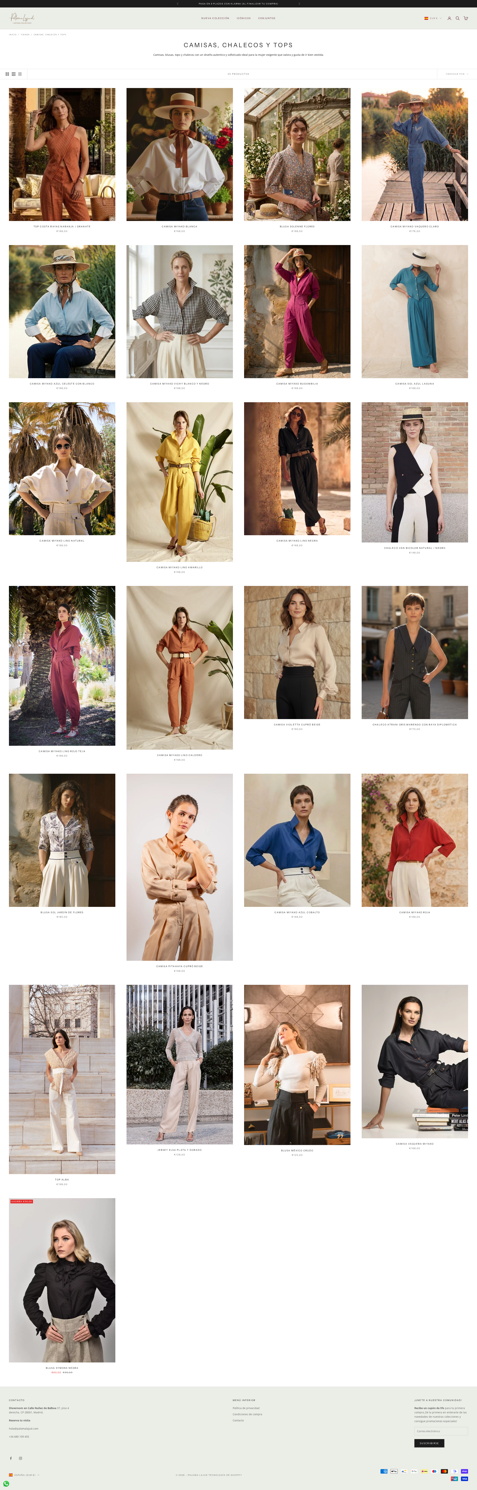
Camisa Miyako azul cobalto (297, 912)
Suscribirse (429, 1443)
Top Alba (62, 1179)
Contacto (238, 1420)
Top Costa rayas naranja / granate (62, 226)
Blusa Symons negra (62, 1368)
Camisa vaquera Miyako (415, 1143)
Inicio (13, 34)
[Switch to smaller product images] (13, 74)
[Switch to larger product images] (7, 74)
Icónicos (244, 18)
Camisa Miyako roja (414, 912)
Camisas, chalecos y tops (50, 34)
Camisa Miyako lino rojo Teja (62, 751)
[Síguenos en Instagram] (20, 1458)
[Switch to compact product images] (20, 74)
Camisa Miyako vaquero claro (415, 226)
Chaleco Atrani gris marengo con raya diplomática (415, 724)
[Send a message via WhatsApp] (6, 1483)
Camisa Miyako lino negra (297, 540)
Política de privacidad (246, 1408)
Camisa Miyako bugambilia (297, 383)
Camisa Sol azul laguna (414, 383)
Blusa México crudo (297, 1150)
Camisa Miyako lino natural (62, 540)
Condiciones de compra (247, 1414)
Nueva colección (215, 18)
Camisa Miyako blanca (180, 226)
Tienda (25, 34)
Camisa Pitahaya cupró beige (179, 966)
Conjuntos (266, 18)
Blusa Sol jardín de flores (62, 912)
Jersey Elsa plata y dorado (179, 1150)
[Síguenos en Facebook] (11, 1458)
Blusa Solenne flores (297, 226)
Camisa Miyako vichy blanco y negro (179, 383)
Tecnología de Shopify (225, 1475)
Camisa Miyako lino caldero (179, 755)
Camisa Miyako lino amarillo (180, 567)
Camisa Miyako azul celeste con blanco (62, 383)
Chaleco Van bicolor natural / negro (415, 548)
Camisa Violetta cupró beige (297, 724)
